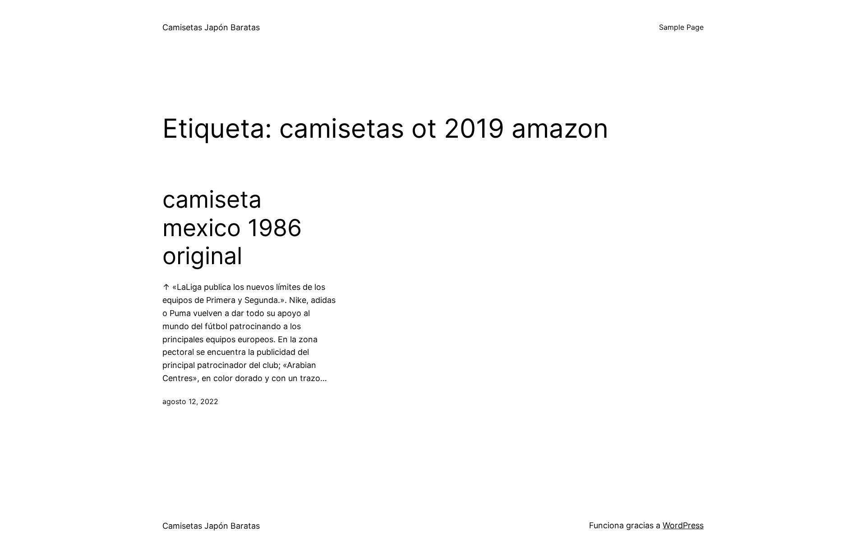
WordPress (683, 525)
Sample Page (681, 27)
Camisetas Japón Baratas (211, 27)
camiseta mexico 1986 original (232, 228)
